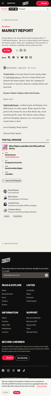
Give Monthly (22, 358)
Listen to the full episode (13, 181)
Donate (44, 3)
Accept (16, 393)
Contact (5, 332)
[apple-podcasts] (21, 51)
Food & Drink (18, 216)
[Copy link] (9, 57)
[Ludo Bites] (3, 172)
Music (28, 294)
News (4, 290)
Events (4, 305)
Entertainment (7, 294)
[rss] (17, 51)
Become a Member (33, 318)
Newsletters (6, 328)
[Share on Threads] (18, 57)
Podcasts (30, 297)
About (4, 318)
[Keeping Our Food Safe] (3, 161)
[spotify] (24, 51)
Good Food (6, 26)
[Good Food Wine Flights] (3, 166)
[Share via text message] (26, 57)
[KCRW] (6, 262)
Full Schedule (31, 301)
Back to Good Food (11, 20)
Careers (5, 321)
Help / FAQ (6, 325)
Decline (5, 393)
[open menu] (3, 3)
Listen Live (11, 3)
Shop (28, 328)
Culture (6, 216)
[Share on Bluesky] (22, 57)
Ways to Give (31, 325)
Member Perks (31, 332)
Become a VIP (31, 321)
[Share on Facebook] (13, 57)
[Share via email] (30, 57)
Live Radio (30, 290)
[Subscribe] (46, 275)
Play (8, 50)
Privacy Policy (42, 386)
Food (4, 297)
